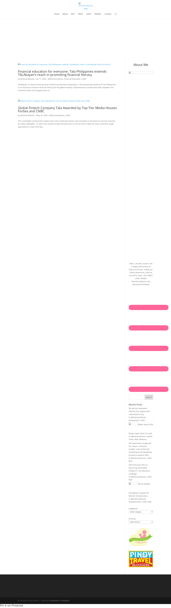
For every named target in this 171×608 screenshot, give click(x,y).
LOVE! (88, 14)
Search (149, 397)
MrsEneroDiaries (27, 79)
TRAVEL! (97, 14)
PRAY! (80, 14)
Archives (132, 519)
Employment (134, 420)
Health (149, 436)
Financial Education (72, 79)
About (65, 14)
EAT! (73, 14)
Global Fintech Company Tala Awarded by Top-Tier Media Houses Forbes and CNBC (67, 109)
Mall (136, 439)
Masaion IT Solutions (60, 600)
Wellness (143, 439)
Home (56, 14)
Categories (133, 508)
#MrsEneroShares (55, 79)
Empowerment (135, 502)
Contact (108, 14)
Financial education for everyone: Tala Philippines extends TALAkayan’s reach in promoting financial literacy (62, 73)
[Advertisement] (85, 37)
